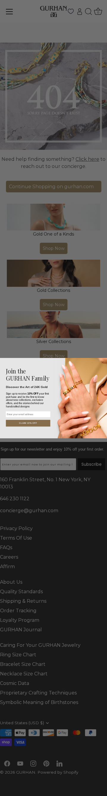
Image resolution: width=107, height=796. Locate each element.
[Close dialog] (102, 362)
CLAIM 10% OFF (28, 423)
